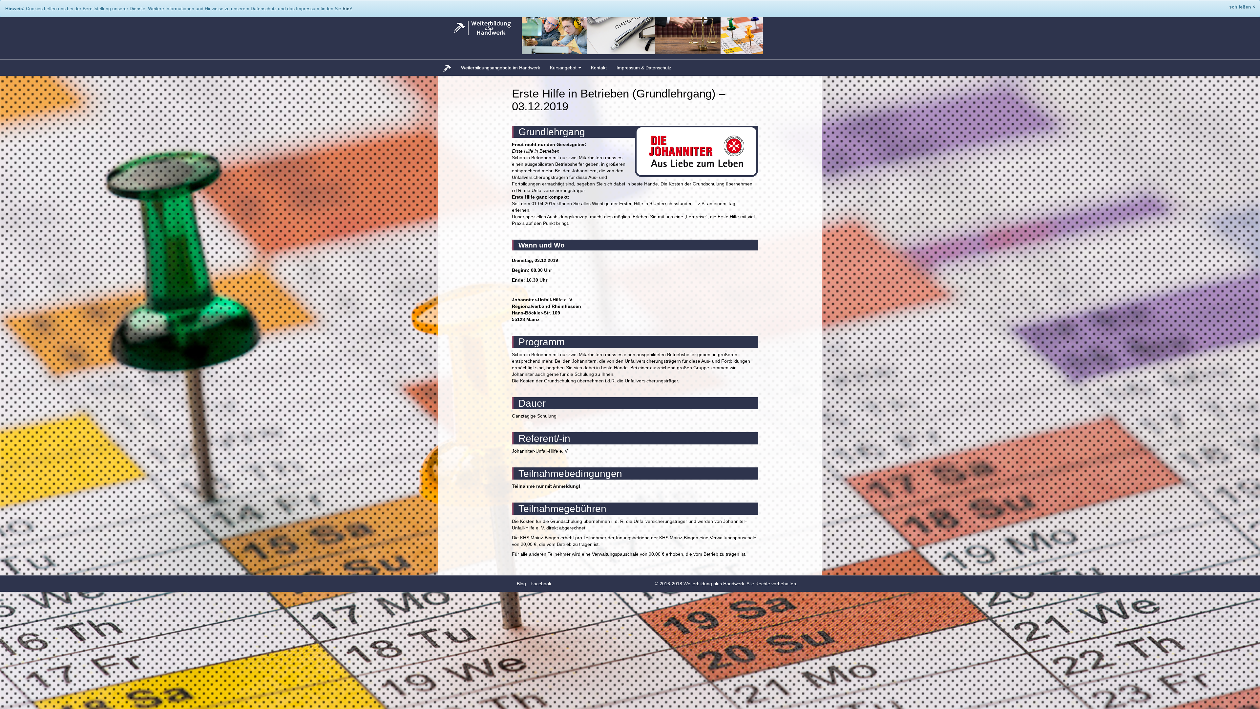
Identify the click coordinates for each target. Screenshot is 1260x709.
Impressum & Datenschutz (644, 67)
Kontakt (599, 67)
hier (347, 8)
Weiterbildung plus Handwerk (713, 583)
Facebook (541, 583)
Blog (521, 583)
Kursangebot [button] (564, 67)
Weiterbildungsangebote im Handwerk (500, 67)
